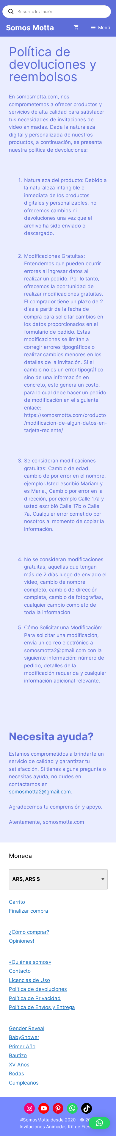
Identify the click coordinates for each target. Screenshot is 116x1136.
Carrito (17, 902)
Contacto (20, 971)
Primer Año (22, 1046)
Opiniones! (21, 941)
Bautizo (18, 1055)
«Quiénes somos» (30, 962)
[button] (99, 1123)
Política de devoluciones (38, 989)
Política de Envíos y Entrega (42, 1007)
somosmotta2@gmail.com (40, 792)
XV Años (19, 1065)
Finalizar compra (28, 911)
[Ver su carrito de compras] (76, 28)
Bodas (16, 1074)
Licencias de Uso (29, 980)
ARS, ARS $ (26, 879)
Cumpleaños (24, 1083)
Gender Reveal (26, 1028)
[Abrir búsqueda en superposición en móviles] (56, 11)
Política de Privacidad (35, 998)
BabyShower (24, 1037)
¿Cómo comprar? (29, 932)
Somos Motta (30, 27)
